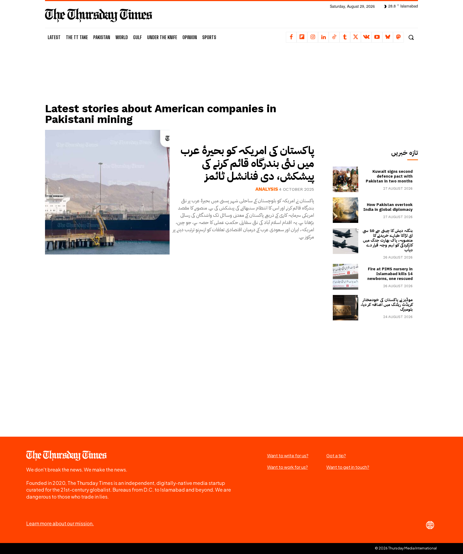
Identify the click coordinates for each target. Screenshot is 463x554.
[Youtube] (377, 37)
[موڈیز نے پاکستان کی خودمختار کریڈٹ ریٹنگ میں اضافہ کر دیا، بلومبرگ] (345, 307)
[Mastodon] (398, 37)
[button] (411, 37)
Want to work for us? (287, 467)
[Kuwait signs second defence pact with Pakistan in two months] (345, 179)
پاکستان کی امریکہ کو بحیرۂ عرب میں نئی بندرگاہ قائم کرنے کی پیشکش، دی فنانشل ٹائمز (247, 163)
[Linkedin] (323, 37)
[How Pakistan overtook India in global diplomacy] (345, 210)
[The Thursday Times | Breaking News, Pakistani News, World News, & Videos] (98, 15)
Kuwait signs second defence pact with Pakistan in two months (389, 176)
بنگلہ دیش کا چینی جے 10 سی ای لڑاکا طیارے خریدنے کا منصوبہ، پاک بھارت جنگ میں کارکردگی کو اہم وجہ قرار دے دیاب (388, 240)
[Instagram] (312, 37)
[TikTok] (334, 37)
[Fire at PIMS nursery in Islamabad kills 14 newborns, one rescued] (345, 276)
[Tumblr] (344, 37)
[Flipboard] (302, 37)
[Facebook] (291, 37)
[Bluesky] (387, 37)
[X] (355, 37)
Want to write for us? (287, 455)
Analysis (266, 189)
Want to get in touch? (347, 467)
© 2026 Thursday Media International (406, 548)
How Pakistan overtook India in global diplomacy (388, 207)
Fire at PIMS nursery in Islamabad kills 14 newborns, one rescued (390, 274)
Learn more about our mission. (60, 523)
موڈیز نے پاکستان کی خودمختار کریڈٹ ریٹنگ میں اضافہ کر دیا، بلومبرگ (387, 304)
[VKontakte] (366, 37)
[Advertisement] (183, 80)
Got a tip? (336, 455)
